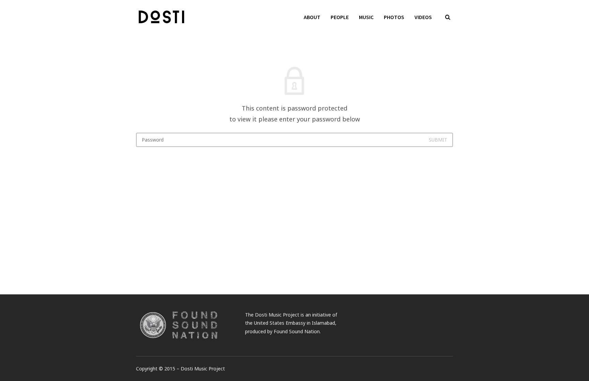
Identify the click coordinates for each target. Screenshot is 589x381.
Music (366, 17)
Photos (394, 17)
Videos (423, 17)
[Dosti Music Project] (163, 17)
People (340, 17)
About (312, 17)
